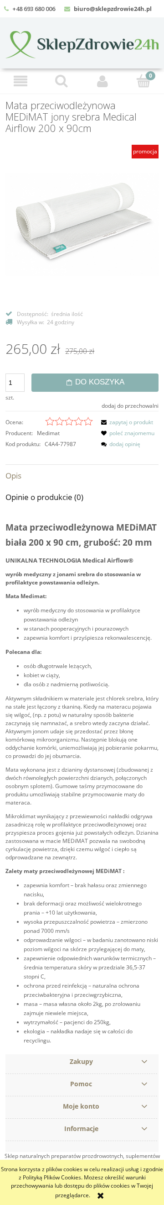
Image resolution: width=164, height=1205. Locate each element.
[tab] (82, 475)
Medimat (48, 433)
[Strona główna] (82, 43)
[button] (20, 81)
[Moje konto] (102, 81)
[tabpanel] (82, 782)
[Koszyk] (143, 80)
